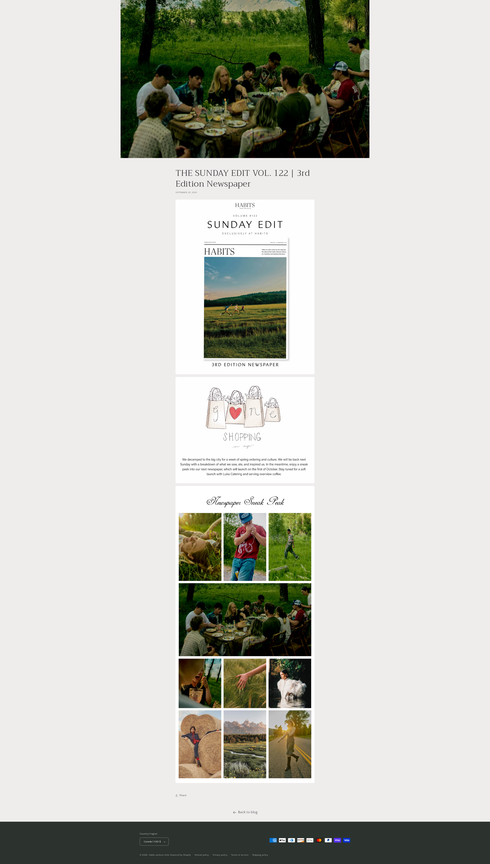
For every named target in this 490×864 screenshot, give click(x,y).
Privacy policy (220, 855)
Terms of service (239, 855)
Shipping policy (260, 855)
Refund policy (202, 855)
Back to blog (247, 812)
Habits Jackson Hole (159, 855)
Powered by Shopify (180, 855)
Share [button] (183, 795)
